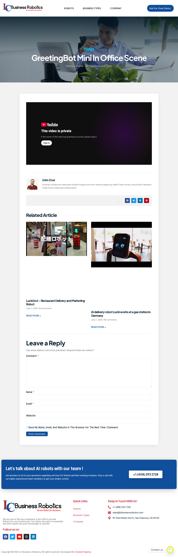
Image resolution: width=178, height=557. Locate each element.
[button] (127, 200)
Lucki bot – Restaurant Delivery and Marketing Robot (55, 302)
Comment (32, 356)
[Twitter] (12, 536)
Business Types (92, 8)
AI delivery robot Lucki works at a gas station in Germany (120, 313)
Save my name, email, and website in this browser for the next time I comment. (73, 427)
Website (30, 415)
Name (30, 392)
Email (30, 404)
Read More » (33, 315)
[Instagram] (26, 536)
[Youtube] (19, 536)
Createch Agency (83, 552)
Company (115, 8)
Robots (69, 8)
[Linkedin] (33, 536)
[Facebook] (5, 536)
